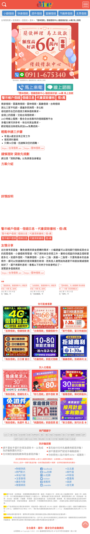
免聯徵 (78, 435)
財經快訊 (20, 468)
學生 (35, 439)
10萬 (46, 435)
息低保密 (22, 435)
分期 (26, 439)
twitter (46, 478)
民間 (28, 435)
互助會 (72, 439)
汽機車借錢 (66, 13)
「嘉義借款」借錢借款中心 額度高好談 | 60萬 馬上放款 (14, 287)
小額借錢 (9, 13)
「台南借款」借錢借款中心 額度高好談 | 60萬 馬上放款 (43, 287)
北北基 (70, 468)
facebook (47, 468)
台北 (6, 435)
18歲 (10, 435)
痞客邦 (46, 482)
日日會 (48, 439)
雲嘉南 (70, 478)
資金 (15, 435)
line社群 (47, 472)
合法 (30, 439)
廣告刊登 (20, 482)
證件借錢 (37, 13)
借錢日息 (22, 233)
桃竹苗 (70, 472)
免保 (21, 439)
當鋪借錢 (51, 13)
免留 (67, 439)
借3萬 (49, 233)
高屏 (69, 482)
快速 (51, 435)
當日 (64, 435)
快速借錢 (22, 13)
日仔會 (54, 439)
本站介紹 (20, 475)
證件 (83, 435)
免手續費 (70, 435)
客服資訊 (20, 485)
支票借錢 (81, 13)
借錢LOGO (45, 5)
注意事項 (20, 478)
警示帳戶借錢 (9, 233)
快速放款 (57, 435)
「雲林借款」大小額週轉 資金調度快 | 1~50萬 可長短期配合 (72, 287)
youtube (47, 485)
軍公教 (41, 439)
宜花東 (70, 485)
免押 (16, 439)
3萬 (41, 435)
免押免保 (35, 435)
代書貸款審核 (37, 233)
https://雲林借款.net (34, 148)
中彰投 (70, 475)
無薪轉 (61, 439)
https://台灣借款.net (12, 148)
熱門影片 (20, 472)
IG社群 (47, 475)
